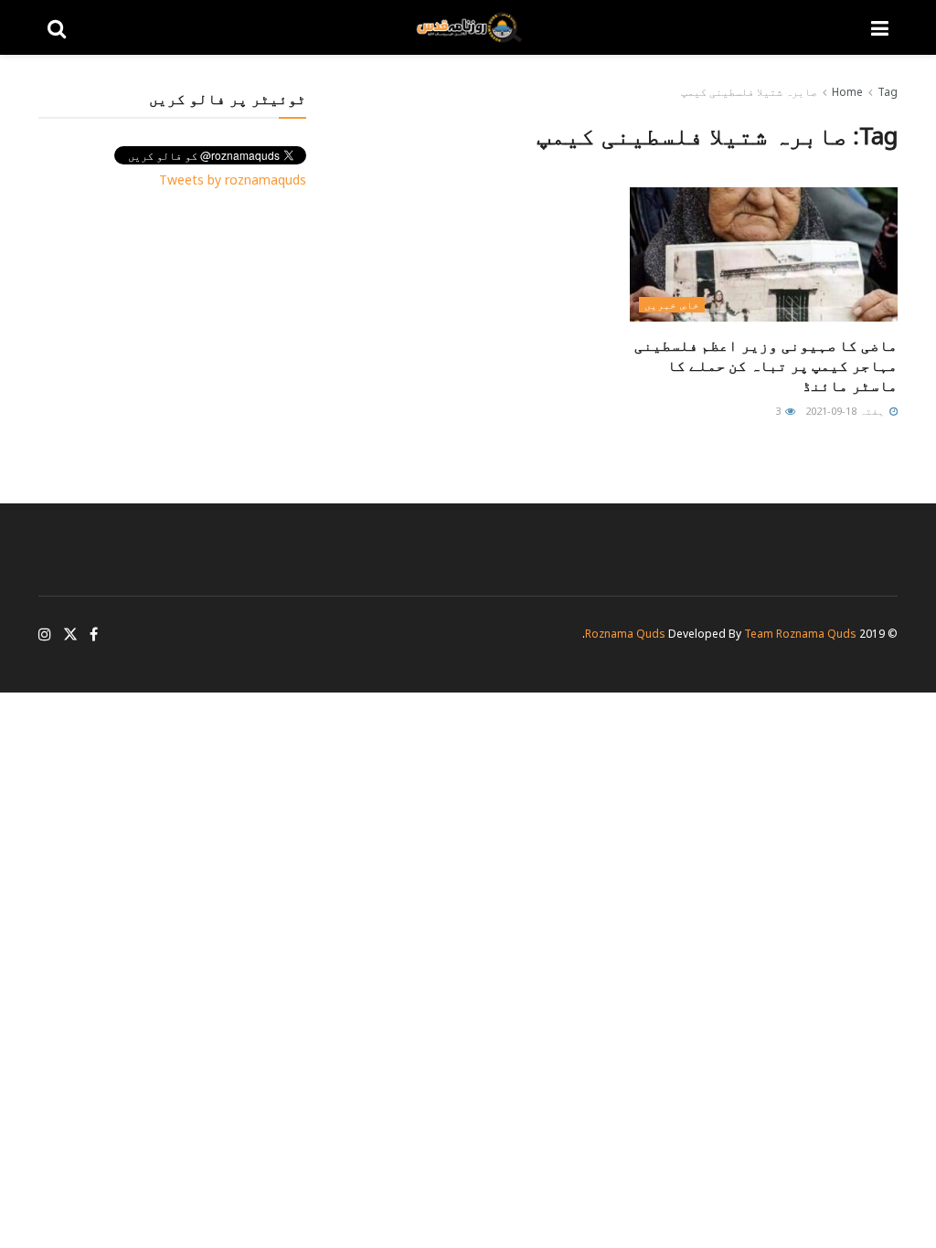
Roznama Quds (625, 633)
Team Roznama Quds (800, 633)
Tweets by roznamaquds (232, 179)
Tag (888, 92)
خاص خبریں (671, 305)
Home (847, 92)
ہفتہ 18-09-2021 (846, 411)
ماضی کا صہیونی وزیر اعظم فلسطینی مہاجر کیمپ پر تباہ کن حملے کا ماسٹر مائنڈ (766, 366)
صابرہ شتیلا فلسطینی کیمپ (749, 92)
